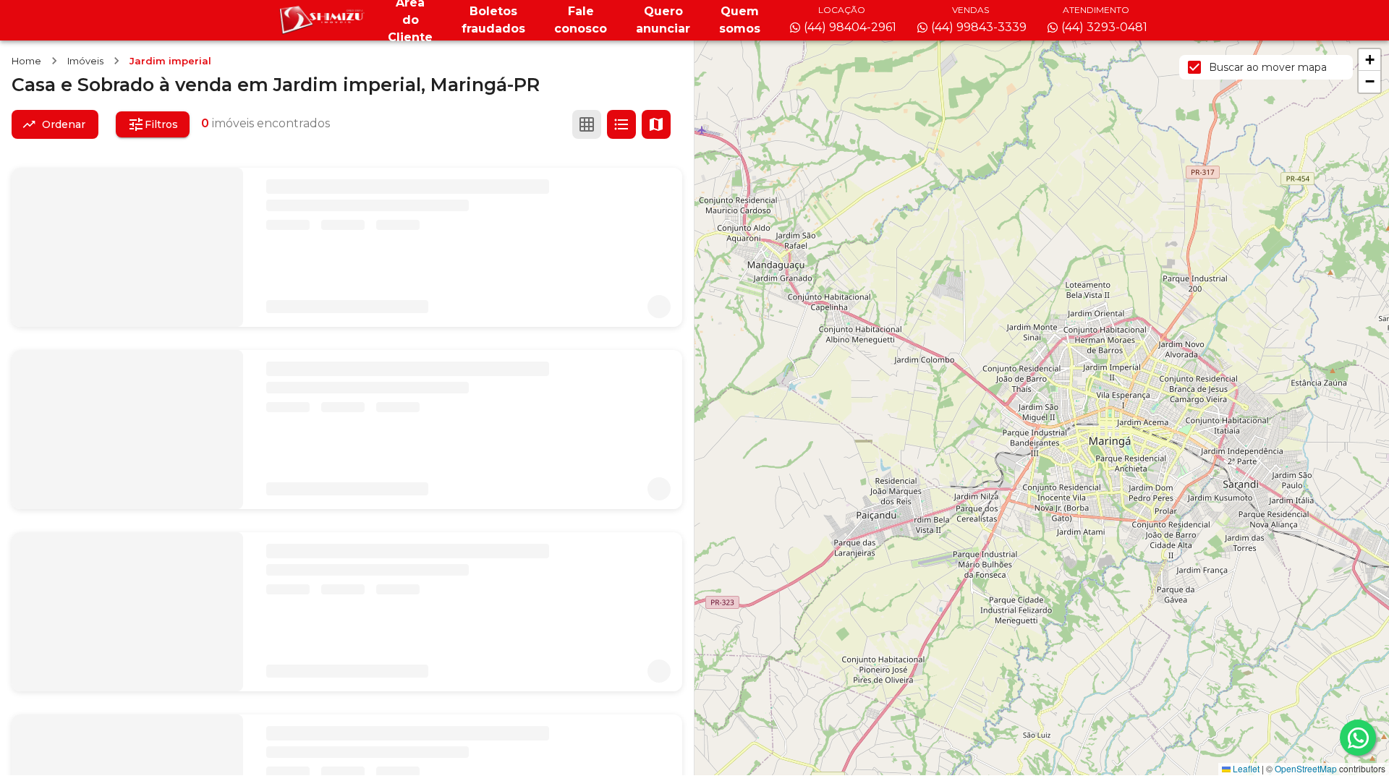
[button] (1369, 60)
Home (26, 61)
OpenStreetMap (1306, 768)
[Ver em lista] (621, 124)
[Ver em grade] (586, 124)
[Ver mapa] (656, 124)
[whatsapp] (1358, 738)
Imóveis (85, 61)
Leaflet (1245, 768)
